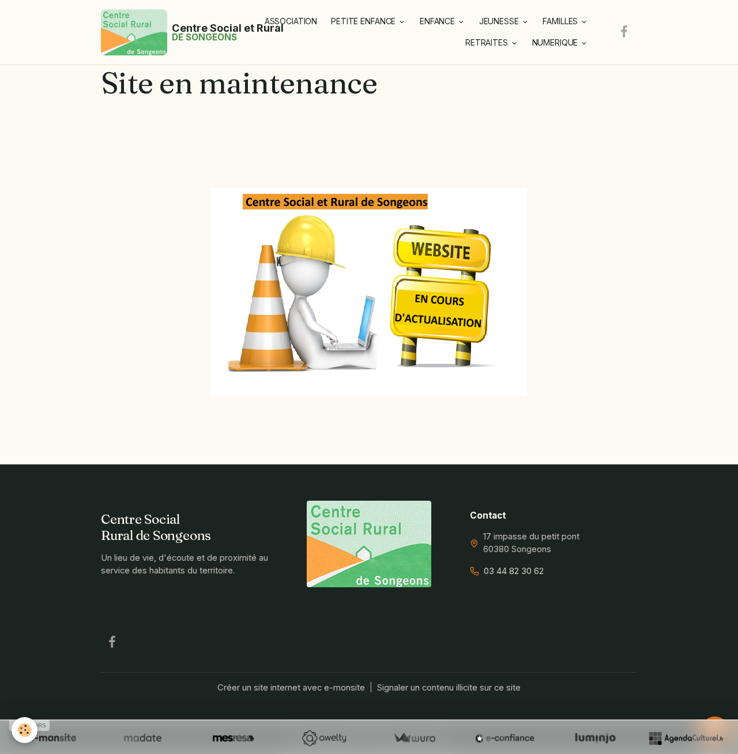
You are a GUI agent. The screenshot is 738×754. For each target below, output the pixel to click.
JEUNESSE (500, 21)
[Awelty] (323, 738)
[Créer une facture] (414, 738)
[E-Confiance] (504, 738)
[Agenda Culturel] (685, 738)
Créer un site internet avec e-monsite (291, 687)
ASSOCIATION (291, 21)
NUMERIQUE (556, 42)
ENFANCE (438, 21)
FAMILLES (561, 21)
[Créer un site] (52, 738)
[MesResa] (233, 738)
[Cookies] (24, 730)
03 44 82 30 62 (514, 571)
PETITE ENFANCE (364, 21)
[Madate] (142, 738)
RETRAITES (487, 42)
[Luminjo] (595, 738)
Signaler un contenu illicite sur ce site (449, 687)
